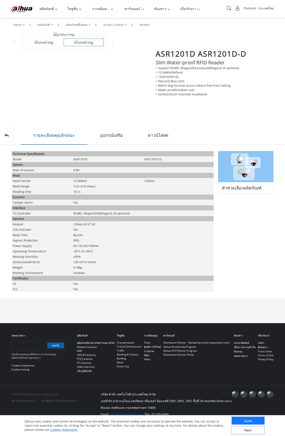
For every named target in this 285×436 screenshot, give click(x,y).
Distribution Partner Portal (178, 354)
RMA (146, 355)
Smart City (123, 366)
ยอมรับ (55, 345)
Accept (248, 421)
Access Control (113, 25)
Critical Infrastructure (129, 346)
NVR (79, 351)
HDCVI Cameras (86, 355)
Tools (147, 342)
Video (147, 359)
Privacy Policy (266, 359)
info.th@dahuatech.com (127, 414)
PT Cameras (84, 363)
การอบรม (149, 351)
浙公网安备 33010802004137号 (59, 401)
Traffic (120, 350)
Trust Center (265, 351)
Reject (248, 430)
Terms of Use (266, 355)
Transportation (125, 342)
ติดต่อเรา (263, 347)
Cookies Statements (64, 430)
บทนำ (261, 343)
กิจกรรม (238, 351)
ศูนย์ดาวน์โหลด (152, 347)
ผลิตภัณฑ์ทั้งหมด (76, 25)
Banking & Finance (127, 354)
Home (18, 25)
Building (121, 358)
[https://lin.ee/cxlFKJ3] (261, 394)
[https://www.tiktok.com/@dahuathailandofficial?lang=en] (270, 394)
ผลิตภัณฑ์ (44, 25)
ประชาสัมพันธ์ (241, 343)
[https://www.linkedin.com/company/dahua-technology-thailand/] (252, 394)
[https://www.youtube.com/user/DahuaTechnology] (244, 394)
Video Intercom (86, 367)
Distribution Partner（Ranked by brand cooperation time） (197, 342)
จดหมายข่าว (241, 356)
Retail (120, 362)
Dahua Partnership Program (179, 347)
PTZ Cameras (85, 359)
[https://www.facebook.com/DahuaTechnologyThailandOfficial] (235, 394)
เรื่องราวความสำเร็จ (245, 347)
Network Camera (87, 347)
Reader (145, 25)
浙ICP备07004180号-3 (24, 401)
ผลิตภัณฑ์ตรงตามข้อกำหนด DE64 (96, 343)
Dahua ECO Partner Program (180, 351)
